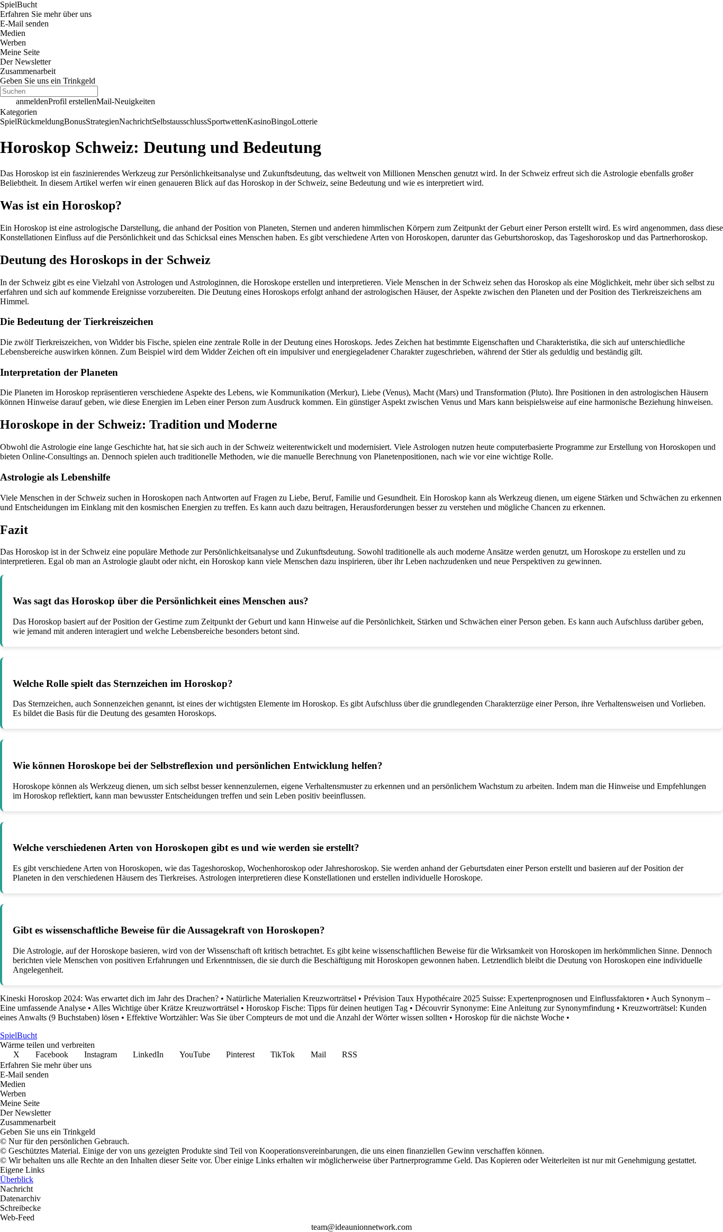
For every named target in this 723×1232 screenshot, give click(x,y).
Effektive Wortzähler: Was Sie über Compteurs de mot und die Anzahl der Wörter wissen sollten (286, 1017)
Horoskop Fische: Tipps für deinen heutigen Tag (327, 1007)
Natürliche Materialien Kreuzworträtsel (291, 998)
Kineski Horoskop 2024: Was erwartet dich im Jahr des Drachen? (109, 998)
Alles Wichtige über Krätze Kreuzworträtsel (166, 1007)
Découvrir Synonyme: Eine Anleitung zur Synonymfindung (514, 1007)
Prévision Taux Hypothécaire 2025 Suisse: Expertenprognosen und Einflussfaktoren (504, 998)
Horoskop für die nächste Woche (509, 1017)
